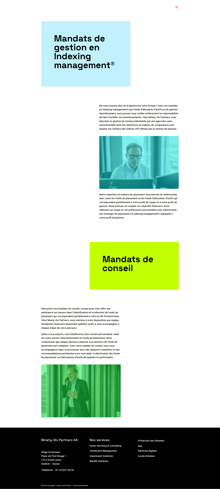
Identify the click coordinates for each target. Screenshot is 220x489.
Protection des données (151, 440)
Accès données (146, 456)
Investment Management (103, 450)
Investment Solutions (101, 456)
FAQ (140, 446)
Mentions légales (147, 450)
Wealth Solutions (99, 461)
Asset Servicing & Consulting (105, 445)
